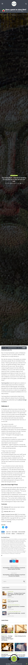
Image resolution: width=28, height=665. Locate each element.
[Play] (3, 348)
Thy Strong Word (14, 175)
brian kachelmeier (21, 531)
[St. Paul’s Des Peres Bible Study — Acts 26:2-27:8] (4, 613)
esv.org (9, 521)
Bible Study (8, 531)
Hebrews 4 (13, 533)
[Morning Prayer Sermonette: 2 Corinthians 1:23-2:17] (4, 606)
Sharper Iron (10, 591)
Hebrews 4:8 (7, 511)
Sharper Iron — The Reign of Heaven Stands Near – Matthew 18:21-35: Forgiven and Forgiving (16, 594)
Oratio (9, 599)
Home (14, 14)
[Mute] (21, 348)
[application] (14, 347)
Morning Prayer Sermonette (7, 652)
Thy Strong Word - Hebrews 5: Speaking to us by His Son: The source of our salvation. (14, 575)
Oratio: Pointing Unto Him (13, 601)
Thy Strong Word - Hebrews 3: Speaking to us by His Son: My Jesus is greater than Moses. (14, 568)
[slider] (24, 347)
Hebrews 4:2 (7, 507)
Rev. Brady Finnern (9, 183)
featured (3, 533)
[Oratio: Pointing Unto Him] (4, 601)
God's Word (8, 533)
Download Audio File (6, 350)
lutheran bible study (20, 533)
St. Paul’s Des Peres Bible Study (14, 611)
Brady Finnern (14, 531)
